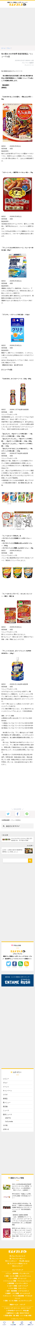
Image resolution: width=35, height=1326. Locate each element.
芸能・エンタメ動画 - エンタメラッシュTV (18, 1300)
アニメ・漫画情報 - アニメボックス (18, 1273)
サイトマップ (18, 1266)
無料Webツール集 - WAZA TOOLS (18, 1313)
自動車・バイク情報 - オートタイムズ (18, 1293)
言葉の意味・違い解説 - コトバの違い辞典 (18, 1315)
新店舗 (5, 1106)
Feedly (20, 966)
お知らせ (6, 1129)
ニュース (6, 1110)
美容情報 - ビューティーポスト (18, 1283)
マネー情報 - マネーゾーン (18, 1288)
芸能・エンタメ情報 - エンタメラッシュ (18, 1276)
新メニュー (6, 1102)
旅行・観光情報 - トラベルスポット (18, 1291)
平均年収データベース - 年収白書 (18, 1310)
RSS (26, 966)
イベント (6, 1086)
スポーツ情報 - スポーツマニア (18, 1286)
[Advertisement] (17, 26)
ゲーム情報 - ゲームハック (18, 1278)
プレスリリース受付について (18, 1263)
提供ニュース (7, 1114)
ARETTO (8, 1118)
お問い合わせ (25, 1261)
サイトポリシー (12, 1261)
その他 (5, 1125)
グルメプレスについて (18, 1256)
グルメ (13, 820)
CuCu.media (9, 1121)
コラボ (5, 1094)
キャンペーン (7, 1090)
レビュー (6, 1079)
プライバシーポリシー (18, 1258)
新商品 (18, 820)
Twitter (8, 966)
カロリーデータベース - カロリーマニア (18, 1308)
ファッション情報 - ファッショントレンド (18, 1281)
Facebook (14, 966)
